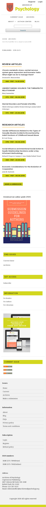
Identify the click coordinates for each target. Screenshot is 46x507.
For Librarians (8, 305)
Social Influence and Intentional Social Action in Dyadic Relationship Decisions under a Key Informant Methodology (22, 151)
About (11, 21)
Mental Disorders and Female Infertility (19, 104)
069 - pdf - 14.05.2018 (14, 81)
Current (6, 391)
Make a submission (10, 398)
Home (4, 39)
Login (40, 2)
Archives (30, 17)
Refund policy (8, 447)
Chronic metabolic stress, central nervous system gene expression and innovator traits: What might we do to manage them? (21, 72)
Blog (37, 21)
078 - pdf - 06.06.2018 (15, 142)
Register (31, 2)
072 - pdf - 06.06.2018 (14, 97)
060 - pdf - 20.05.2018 (14, 160)
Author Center (24, 21)
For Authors (7, 302)
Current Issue (16, 17)
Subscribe (7, 283)
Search (23, 30)
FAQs (5, 419)
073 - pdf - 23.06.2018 (14, 113)
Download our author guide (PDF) (17, 197)
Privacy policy (8, 423)
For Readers (7, 298)
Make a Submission (13, 184)
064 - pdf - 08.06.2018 (15, 176)
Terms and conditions (11, 426)
